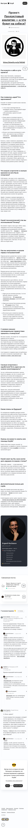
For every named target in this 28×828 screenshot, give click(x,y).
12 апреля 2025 (6, 621)
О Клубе (3, 808)
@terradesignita (7, 680)
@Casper (6, 742)
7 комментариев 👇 (9, 611)
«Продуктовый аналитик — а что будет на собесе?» (13, 87)
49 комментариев (11, 588)
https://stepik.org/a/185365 (14, 62)
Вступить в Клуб (18, 785)
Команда (16, 808)
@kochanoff (9, 695)
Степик (16, 231)
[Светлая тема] (3, 819)
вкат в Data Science (15, 261)
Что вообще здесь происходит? (14, 780)
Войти (24, 3)
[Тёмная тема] (7, 819)
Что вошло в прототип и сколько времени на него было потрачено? (14, 173)
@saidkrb (15, 448)
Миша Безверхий (12, 691)
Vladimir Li (6, 666)
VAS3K (10, 493)
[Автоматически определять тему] (5, 819)
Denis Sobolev (7, 616)
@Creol (5, 637)
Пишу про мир (9, 557)
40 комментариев (8, 598)
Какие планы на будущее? (11, 409)
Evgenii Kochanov (9, 633)
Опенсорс (3, 812)
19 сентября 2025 (7, 669)
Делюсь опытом (9, 552)
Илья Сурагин (7, 710)
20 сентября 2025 (18, 676)
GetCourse (24, 231)
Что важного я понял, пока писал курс (12, 595)
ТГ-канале (8, 305)
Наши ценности (9, 808)
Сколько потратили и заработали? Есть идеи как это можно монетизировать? (13, 367)
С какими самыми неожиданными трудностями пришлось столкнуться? (12, 331)
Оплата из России (11, 812)
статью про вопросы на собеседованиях (14, 499)
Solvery (19, 257)
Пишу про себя (9, 555)
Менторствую (9, 559)
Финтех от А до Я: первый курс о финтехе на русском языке (13, 585)
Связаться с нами (12, 809)
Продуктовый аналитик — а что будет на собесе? (14, 20)
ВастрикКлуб (7, 3)
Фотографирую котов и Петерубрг (14, 561)
